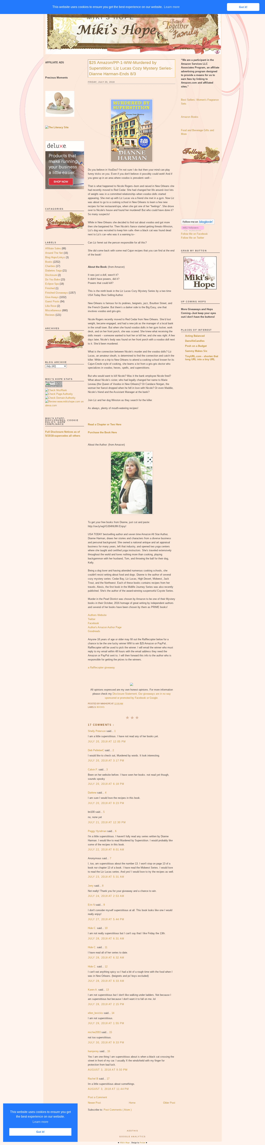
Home (132, 1102)
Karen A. (93, 989)
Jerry (91, 885)
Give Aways (52, 297)
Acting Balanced (195, 335)
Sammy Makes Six (196, 351)
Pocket (143, 1143)
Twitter (91, 619)
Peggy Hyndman (97, 831)
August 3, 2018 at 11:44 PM (108, 1088)
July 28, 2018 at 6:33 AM (106, 980)
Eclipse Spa (52, 283)
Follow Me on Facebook (194, 233)
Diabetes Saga (53, 270)
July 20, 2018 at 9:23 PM (106, 803)
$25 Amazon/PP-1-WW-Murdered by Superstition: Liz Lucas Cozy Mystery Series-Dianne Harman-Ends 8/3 (130, 68)
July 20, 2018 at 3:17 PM (106, 760)
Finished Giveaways (56, 292)
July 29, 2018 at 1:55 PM (106, 1023)
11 (106, 947)
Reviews (50, 314)
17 (108, 1078)
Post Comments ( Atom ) (118, 1109)
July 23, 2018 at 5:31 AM (106, 876)
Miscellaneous (53, 310)
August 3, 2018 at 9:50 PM (108, 1069)
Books (48, 261)
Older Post (169, 1102)
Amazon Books (189, 116)
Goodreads (94, 631)
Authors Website (97, 615)
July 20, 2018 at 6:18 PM (106, 783)
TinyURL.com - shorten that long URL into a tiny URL (201, 358)
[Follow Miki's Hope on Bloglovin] (198, 223)
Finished (50, 288)
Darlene (92, 792)
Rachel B (93, 1078)
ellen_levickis (96, 1013)
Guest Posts (52, 301)
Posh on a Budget (196, 345)
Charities (50, 266)
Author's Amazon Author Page (104, 627)
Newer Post (94, 1102)
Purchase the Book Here (102, 432)
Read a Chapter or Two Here (104, 424)
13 (107, 989)
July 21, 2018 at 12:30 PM (107, 822)
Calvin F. (93, 769)
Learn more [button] (40, 1121)
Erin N (92, 904)
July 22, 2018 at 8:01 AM (106, 849)
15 (110, 1032)
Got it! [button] (40, 1131)
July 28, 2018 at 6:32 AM (106, 957)
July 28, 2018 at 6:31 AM (106, 938)
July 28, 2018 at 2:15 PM (106, 1004)
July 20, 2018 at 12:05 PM (107, 741)
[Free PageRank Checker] (53, 386)
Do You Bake (52, 279)
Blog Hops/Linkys (55, 257)
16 (108, 1051)
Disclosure (51, 275)
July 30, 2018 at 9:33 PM (106, 1042)
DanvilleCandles (194, 340)
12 (106, 966)
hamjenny (94, 1051)
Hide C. (92, 928)
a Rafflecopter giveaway (101, 667)
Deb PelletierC (96, 750)
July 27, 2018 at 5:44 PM (106, 919)
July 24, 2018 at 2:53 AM (106, 896)
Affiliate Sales (53, 248)
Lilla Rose (50, 305)
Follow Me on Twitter (192, 237)
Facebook (93, 623)
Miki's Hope (111, 17)
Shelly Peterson (97, 731)
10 (106, 928)
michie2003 (94, 1032)
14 (113, 1013)
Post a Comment (97, 1097)
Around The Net (54, 252)
